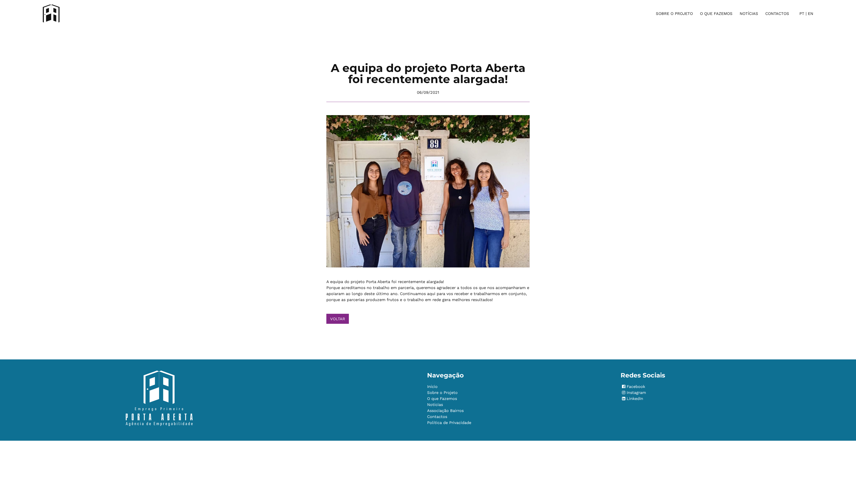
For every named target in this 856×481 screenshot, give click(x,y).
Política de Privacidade (449, 422)
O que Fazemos (716, 14)
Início (432, 386)
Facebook (633, 386)
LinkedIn (635, 398)
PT (801, 13)
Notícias (749, 14)
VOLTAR (337, 318)
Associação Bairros (445, 410)
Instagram (636, 392)
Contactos (777, 14)
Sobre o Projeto (674, 14)
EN (810, 13)
